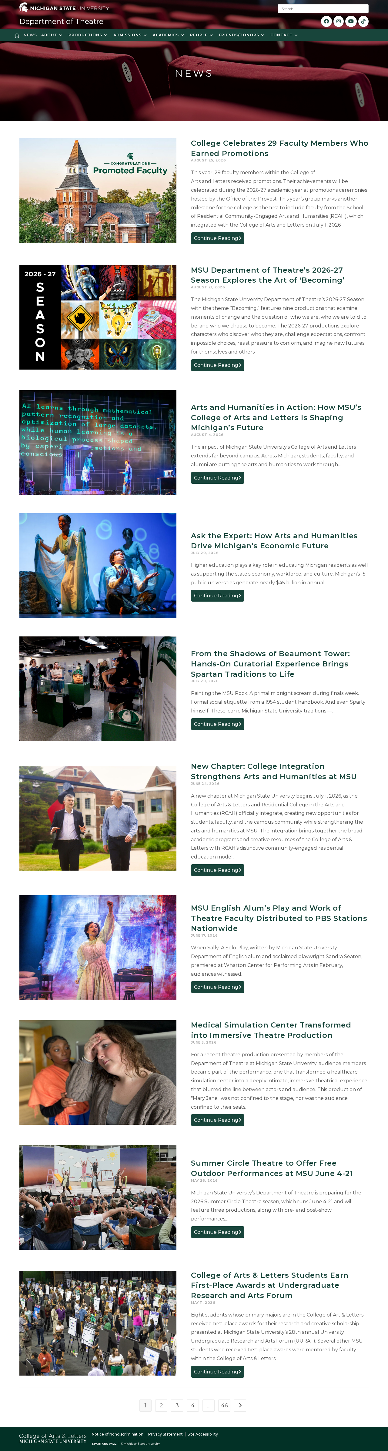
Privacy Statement (165, 1434)
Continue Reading (219, 239)
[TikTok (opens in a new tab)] (363, 21)
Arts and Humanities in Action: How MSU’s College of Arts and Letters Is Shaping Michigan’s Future (276, 417)
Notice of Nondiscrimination (117, 1434)
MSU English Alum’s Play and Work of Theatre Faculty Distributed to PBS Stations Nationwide (279, 918)
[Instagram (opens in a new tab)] (338, 21)
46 (224, 1405)
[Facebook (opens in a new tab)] (326, 21)
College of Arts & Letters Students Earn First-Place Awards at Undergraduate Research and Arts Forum (269, 1285)
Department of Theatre (61, 21)
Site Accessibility (203, 1434)
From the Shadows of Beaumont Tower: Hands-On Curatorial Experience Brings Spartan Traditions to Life (270, 663)
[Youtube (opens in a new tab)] (351, 21)
